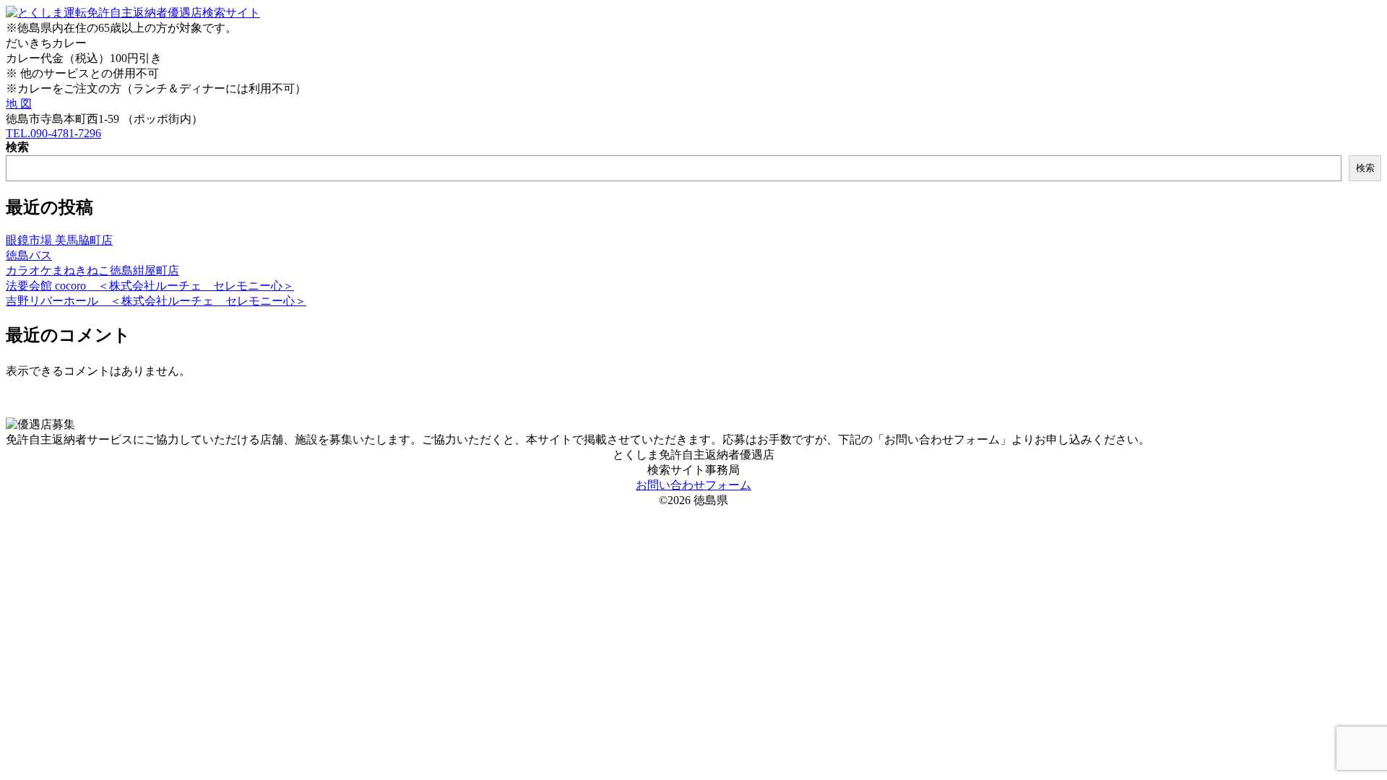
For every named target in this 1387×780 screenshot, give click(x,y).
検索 (17, 147)
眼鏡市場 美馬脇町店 (59, 240)
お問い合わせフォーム (693, 485)
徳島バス (29, 255)
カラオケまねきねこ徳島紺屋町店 (92, 270)
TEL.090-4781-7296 (53, 133)
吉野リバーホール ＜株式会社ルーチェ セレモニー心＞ (156, 301)
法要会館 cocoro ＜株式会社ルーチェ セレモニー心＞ (150, 286)
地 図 (19, 104)
